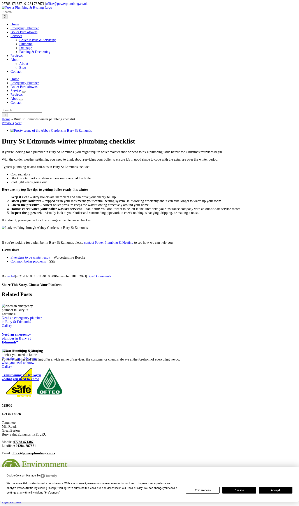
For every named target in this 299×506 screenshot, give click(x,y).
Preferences (203, 490)
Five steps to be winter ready (30, 257)
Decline (239, 490)
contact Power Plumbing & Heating (108, 242)
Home (6, 119)
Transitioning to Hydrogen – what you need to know (21, 360)
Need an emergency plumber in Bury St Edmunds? (22, 320)
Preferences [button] (52, 492)
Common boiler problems (28, 261)
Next (18, 123)
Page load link (11, 502)
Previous (8, 123)
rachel (11, 276)
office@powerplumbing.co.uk (67, 3)
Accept (275, 490)
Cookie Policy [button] (134, 488)
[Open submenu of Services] (24, 92)
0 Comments (102, 276)
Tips (90, 276)
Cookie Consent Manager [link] (22, 475)
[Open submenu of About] (21, 99)
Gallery (7, 325)
